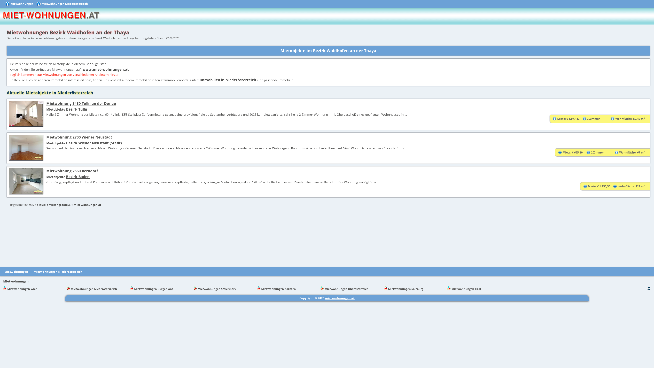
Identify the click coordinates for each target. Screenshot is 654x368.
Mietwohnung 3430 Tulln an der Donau (81, 103)
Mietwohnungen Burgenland (154, 289)
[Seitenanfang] (649, 289)
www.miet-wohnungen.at (105, 69)
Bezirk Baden (78, 176)
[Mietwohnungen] (51, 22)
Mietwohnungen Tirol (466, 289)
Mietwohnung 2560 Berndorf (72, 170)
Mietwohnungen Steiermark (217, 289)
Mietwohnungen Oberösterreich (346, 289)
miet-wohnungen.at (87, 205)
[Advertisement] (328, 236)
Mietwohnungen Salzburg (405, 289)
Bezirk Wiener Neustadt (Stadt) (94, 142)
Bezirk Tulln (76, 109)
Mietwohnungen (22, 4)
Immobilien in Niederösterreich (228, 79)
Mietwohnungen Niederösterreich (65, 4)
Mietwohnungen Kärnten (278, 289)
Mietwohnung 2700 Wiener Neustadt (79, 137)
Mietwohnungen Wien (22, 289)
